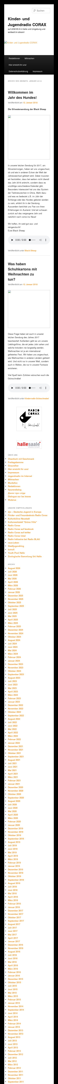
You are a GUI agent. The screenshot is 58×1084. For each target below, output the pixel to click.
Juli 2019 (12, 845)
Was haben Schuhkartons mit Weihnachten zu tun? (22, 271)
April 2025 (13, 619)
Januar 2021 (14, 783)
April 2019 (13, 855)
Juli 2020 (12, 804)
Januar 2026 (14, 592)
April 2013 (13, 1047)
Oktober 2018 (14, 876)
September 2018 (16, 879)
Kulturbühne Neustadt (19, 518)
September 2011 (16, 1081)
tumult (11, 549)
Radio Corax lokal (17, 535)
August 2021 (14, 759)
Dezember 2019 (15, 828)
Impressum (37, 71)
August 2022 (14, 718)
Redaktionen (14, 58)
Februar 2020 (14, 821)
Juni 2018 (12, 890)
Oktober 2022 (14, 711)
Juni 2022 (12, 725)
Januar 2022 (14, 742)
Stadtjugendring (16, 546)
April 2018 (13, 896)
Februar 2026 (14, 588)
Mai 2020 (12, 811)
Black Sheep (30, 250)
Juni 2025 (12, 612)
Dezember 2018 (15, 869)
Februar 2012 (14, 1067)
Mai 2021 (12, 770)
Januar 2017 (14, 941)
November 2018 (15, 872)
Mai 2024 (12, 650)
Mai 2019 (12, 852)
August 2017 (14, 924)
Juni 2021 (12, 766)
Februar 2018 (14, 903)
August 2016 (14, 951)
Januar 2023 (14, 701)
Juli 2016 (12, 954)
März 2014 (13, 1020)
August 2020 (14, 801)
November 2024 (15, 633)
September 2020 (16, 797)
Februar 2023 (14, 698)
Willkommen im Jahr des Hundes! (22, 95)
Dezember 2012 (15, 1054)
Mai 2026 (12, 578)
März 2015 (13, 996)
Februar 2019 (14, 862)
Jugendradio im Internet (20, 476)
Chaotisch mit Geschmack (21, 458)
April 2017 (13, 937)
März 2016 (13, 968)
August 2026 (14, 568)
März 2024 (13, 653)
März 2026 (13, 585)
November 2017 (15, 913)
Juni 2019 (12, 848)
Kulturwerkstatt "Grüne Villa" (22, 522)
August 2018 (14, 883)
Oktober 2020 (14, 794)
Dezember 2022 (15, 705)
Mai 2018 (12, 893)
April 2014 (13, 1016)
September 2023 (16, 674)
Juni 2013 (12, 1044)
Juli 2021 (12, 763)
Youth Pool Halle (16, 552)
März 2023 (13, 694)
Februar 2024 (14, 657)
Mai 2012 (12, 1061)
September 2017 (16, 920)
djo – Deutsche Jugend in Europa (24, 511)
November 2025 (15, 598)
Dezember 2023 (15, 664)
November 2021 (15, 749)
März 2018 (13, 900)
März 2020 (13, 818)
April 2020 (13, 814)
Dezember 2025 (15, 595)
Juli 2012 (12, 1057)
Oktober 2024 (14, 636)
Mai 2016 (12, 961)
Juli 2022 (12, 722)
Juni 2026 (12, 575)
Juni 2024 (12, 646)
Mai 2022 (12, 729)
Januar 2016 (14, 975)
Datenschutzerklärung (18, 71)
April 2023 (13, 691)
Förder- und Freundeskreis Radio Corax (27, 515)
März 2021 (13, 777)
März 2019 (13, 859)
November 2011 (15, 1074)
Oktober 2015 (14, 982)
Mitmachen (29, 58)
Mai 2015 (12, 992)
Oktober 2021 (14, 753)
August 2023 (14, 677)
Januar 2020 (14, 825)
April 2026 (13, 581)
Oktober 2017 (14, 917)
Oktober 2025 (14, 602)
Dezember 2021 (15, 746)
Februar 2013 (14, 1050)
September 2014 (16, 1009)
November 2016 (15, 948)
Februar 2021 (14, 780)
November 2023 (15, 667)
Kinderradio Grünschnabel (37, 398)
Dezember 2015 (15, 978)
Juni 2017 (12, 930)
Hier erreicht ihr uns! (17, 64)
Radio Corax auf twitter (19, 532)
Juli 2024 (12, 643)
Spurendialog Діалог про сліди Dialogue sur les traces (19, 493)
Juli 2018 (12, 886)
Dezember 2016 (15, 944)
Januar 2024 (14, 660)
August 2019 (14, 842)
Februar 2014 (14, 1023)
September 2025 (16, 605)
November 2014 (15, 1006)
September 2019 (16, 838)
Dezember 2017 (15, 910)
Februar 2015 (14, 999)
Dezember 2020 (15, 787)
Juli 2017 (12, 927)
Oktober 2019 (14, 835)
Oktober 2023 (14, 670)
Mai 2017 (12, 934)
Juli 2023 (12, 681)
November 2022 (15, 708)
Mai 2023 (12, 688)
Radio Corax (14, 525)
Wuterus (12, 499)
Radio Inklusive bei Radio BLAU (24, 539)
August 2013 (14, 1037)
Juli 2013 (12, 1040)
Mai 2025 (12, 616)
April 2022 (13, 732)
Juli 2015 (12, 985)
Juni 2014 (12, 1013)
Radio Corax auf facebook (21, 528)
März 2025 (13, 622)
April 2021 (13, 773)
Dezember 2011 (15, 1071)
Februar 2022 (14, 739)
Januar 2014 (14, 1026)
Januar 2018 (14, 907)
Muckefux (12, 482)
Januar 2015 (14, 1002)
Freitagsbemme (15, 462)
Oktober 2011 (14, 1078)
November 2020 (15, 790)
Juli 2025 (12, 609)
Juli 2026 (12, 571)
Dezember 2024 (15, 629)
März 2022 (13, 735)
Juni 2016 (12, 958)
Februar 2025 (14, 626)
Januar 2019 (14, 866)
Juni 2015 (12, 989)
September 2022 (16, 715)
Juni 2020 (12, 807)
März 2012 (13, 1064)
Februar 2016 (14, 972)
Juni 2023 (12, 684)
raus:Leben (13, 542)
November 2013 (15, 1033)
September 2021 (16, 756)
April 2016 (13, 965)
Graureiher (13, 465)
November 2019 (15, 831)
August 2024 (14, 640)
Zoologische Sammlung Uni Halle (25, 556)
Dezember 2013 (15, 1030)
